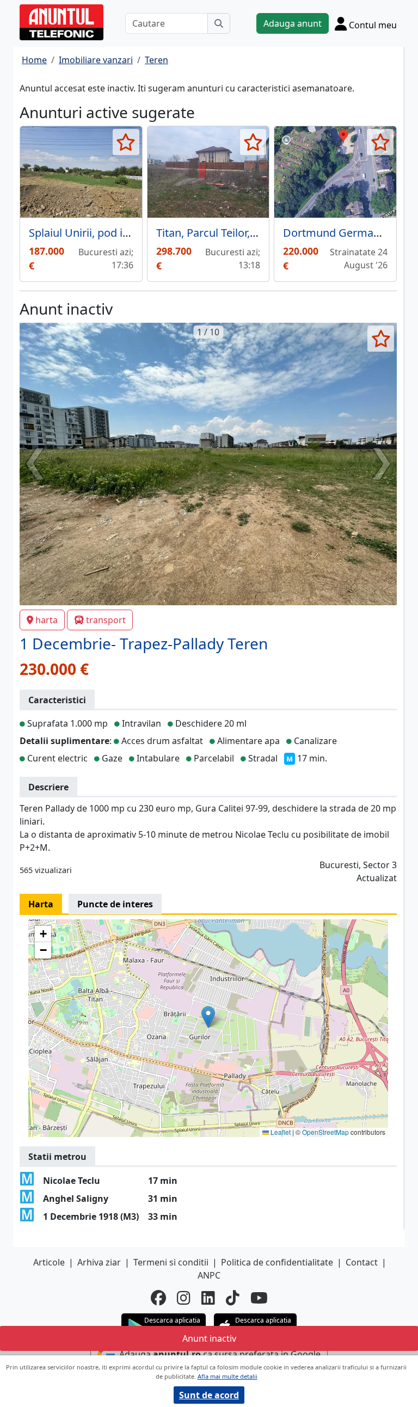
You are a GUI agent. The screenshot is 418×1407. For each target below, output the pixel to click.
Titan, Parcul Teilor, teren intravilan (242, 232)
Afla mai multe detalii (227, 1376)
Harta (40, 904)
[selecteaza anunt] (126, 142)
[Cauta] (218, 23)
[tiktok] (232, 1297)
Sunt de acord (209, 1395)
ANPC (209, 1275)
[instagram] (183, 1297)
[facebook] (158, 1297)
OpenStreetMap (325, 1131)
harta (46, 620)
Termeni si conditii (170, 1262)
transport (106, 620)
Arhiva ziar (99, 1262)
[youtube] (259, 1297)
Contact (362, 1262)
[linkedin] (208, 1297)
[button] (208, 1017)
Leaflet (280, 1131)
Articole (49, 1262)
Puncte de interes (115, 904)
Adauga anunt (292, 23)
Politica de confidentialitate (277, 1262)
